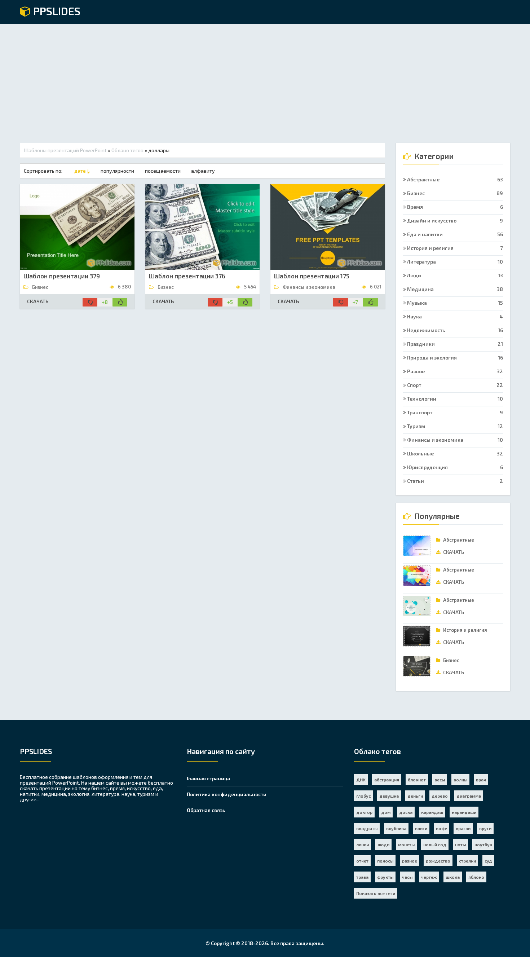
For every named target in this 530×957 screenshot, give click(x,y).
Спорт (454, 385)
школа (453, 876)
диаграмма (468, 795)
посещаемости (163, 171)
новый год (434, 844)
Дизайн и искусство (454, 220)
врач (481, 779)
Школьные (454, 453)
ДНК (361, 779)
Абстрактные (454, 179)
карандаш (432, 812)
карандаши (464, 812)
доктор (364, 812)
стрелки (467, 860)
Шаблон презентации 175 (311, 275)
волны (460, 779)
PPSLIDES (55, 11)
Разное (454, 371)
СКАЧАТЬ (37, 301)
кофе (441, 828)
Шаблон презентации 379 (61, 275)
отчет (362, 860)
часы (407, 876)
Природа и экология (454, 357)
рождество (438, 860)
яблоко (476, 876)
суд (488, 860)
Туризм (454, 426)
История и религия (454, 248)
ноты (460, 844)
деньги (415, 795)
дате (80, 171)
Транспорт (454, 412)
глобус (363, 795)
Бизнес (454, 193)
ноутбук (483, 844)
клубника (396, 828)
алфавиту (203, 171)
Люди (454, 275)
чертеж (429, 876)
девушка (389, 795)
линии (362, 844)
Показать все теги (375, 893)
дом (385, 812)
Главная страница (208, 778)
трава (362, 876)
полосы (385, 860)
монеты (406, 844)
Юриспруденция (454, 467)
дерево (440, 795)
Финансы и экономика (454, 440)
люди (383, 844)
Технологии (454, 399)
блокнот (417, 779)
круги (485, 828)
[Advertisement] (265, 77)
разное (409, 860)
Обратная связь (206, 810)
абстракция (386, 779)
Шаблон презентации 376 (187, 275)
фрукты (385, 876)
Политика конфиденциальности (226, 794)
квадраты (366, 828)
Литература (454, 262)
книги (421, 828)
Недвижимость (454, 330)
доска (405, 812)
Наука (454, 316)
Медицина (454, 289)
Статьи (454, 481)
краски (463, 828)
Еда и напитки (454, 234)
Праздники (454, 344)
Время (454, 207)
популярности (117, 171)
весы (439, 779)
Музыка (454, 303)
